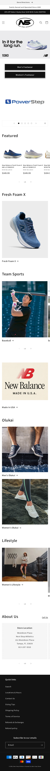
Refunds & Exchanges (14, 722)
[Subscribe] (42, 745)
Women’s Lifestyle (11, 584)
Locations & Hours (13, 692)
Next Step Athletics (18, 766)
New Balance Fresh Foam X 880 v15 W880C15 (33, 166)
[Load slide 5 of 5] (31, 123)
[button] (3, 22)
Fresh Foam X (9, 261)
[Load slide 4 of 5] (28, 123)
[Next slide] (36, 123)
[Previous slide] (14, 123)
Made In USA (8, 407)
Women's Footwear (25, 75)
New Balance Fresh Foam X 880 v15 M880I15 (12, 166)
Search (8, 686)
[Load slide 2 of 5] (21, 123)
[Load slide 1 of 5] (18, 123)
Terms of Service (12, 716)
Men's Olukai (8, 475)
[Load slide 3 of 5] (25, 123)
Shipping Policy (12, 710)
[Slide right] (31, 182)
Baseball (6, 340)
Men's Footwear (25, 67)
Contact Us (10, 698)
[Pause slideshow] (45, 123)
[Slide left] (19, 182)
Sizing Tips (10, 704)
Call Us (45, 617)
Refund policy (11, 728)
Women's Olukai (10, 527)
